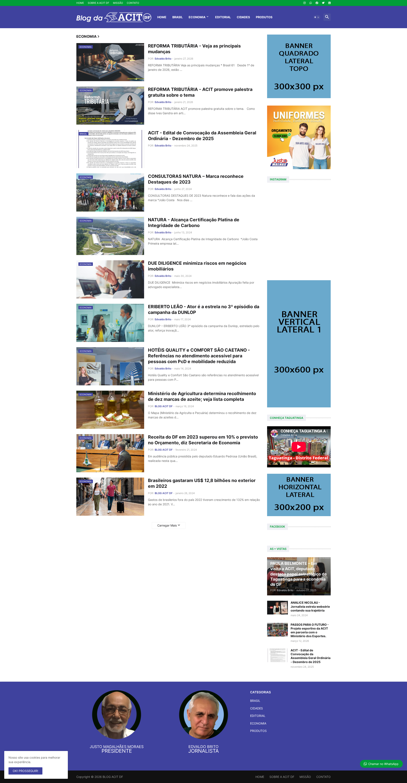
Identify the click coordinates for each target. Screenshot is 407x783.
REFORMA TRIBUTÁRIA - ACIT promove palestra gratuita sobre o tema (200, 92)
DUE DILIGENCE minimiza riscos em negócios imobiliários (197, 266)
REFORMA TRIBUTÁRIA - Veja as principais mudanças (194, 48)
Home (161, 17)
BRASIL (177, 17)
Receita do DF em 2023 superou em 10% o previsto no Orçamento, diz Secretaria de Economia (203, 439)
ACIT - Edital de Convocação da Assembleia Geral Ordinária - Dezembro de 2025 (202, 135)
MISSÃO (118, 2)
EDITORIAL (223, 17)
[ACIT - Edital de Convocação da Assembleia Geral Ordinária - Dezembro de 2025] (277, 655)
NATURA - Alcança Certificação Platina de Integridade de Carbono (193, 222)
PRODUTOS (264, 17)
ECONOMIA (197, 17)
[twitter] (323, 3)
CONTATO (133, 2)
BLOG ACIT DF (113, 777)
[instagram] (304, 3)
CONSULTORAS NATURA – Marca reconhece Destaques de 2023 (196, 179)
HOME (80, 2)
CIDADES (243, 17)
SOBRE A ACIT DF (98, 2)
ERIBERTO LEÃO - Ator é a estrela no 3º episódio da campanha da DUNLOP (203, 309)
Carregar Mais (167, 525)
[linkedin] (329, 3)
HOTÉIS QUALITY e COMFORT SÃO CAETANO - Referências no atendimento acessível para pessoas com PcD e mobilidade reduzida (199, 355)
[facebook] (317, 3)
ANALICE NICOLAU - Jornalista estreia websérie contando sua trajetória (310, 606)
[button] (316, 17)
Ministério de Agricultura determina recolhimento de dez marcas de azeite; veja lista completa (202, 396)
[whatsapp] (310, 3)
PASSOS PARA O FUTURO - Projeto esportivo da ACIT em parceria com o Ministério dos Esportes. (310, 630)
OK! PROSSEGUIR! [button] (25, 771)
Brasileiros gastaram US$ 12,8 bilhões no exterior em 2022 (202, 483)
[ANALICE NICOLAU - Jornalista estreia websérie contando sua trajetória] (277, 607)
